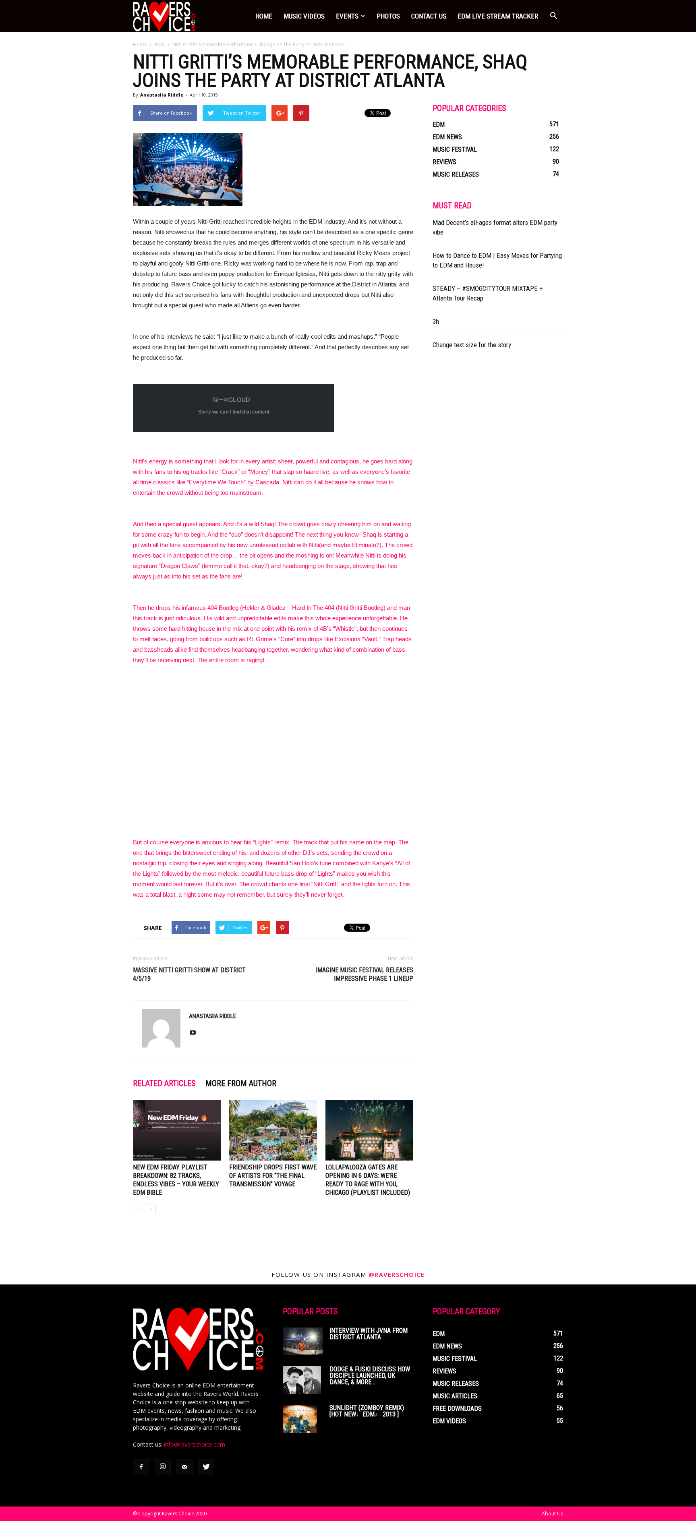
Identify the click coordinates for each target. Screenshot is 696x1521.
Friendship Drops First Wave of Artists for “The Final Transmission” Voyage (273, 1175)
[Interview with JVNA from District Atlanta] (303, 1341)
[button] (553, 16)
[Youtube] (195, 1033)
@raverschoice (397, 1274)
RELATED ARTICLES (164, 1083)
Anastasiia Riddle (161, 95)
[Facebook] (141, 1467)
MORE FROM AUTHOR (240, 1083)
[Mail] (184, 1467)
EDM (160, 44)
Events (347, 16)
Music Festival (455, 149)
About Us (552, 1513)
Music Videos (304, 16)
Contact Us (428, 16)
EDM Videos (449, 1421)
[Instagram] (163, 1467)
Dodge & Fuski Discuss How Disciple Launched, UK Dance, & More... (369, 1375)
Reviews (444, 162)
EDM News (447, 137)
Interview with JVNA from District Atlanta (368, 1334)
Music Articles (455, 1396)
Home (263, 16)
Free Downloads (457, 1408)
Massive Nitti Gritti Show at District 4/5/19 (189, 974)
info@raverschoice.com (194, 1444)
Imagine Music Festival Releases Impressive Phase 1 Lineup (364, 974)
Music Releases (456, 174)
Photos (388, 16)
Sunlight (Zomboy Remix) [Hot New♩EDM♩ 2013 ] (366, 1411)
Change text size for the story (472, 345)
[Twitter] (206, 1467)
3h (436, 321)
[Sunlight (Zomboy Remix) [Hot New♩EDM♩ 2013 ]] (300, 1419)
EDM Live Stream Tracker (498, 16)
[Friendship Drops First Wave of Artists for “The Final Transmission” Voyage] (273, 1130)
